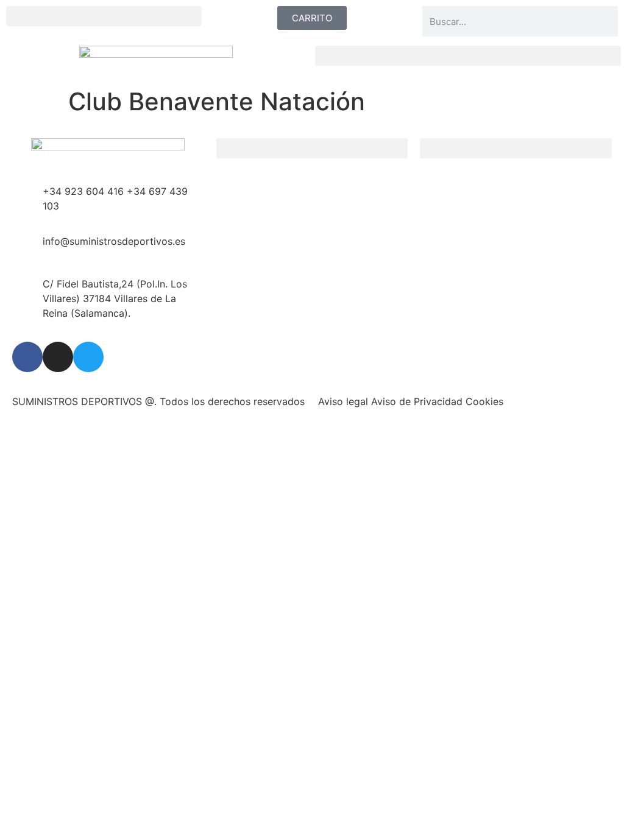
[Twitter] (88, 357)
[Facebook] (27, 357)
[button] (104, 16)
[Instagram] (58, 357)
